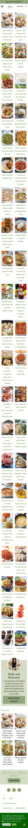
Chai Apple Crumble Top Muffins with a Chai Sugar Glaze (21, 274)
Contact (11, 798)
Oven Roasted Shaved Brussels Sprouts (7, 151)
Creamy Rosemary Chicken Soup (21, 533)
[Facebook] (9, 790)
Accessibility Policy (7, 808)
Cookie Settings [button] (6, 824)
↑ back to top (20, 808)
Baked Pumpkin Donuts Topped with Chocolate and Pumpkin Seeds (7, 241)
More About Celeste (14, 700)
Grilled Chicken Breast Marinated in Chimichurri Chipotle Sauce (7, 443)
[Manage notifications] (24, 824)
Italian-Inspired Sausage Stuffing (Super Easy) (21, 151)
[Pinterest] (14, 790)
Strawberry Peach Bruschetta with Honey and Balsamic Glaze (7, 410)
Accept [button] (14, 824)
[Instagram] (19, 790)
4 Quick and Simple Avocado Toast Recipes (7, 624)
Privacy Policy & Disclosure (10, 803)
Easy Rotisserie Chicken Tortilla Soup (7, 271)
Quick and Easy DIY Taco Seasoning (20, 371)
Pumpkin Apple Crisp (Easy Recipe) (20, 238)
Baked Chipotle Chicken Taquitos (20, 63)
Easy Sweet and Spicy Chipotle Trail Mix (20, 407)
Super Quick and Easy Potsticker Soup (7, 124)
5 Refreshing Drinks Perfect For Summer (21, 624)
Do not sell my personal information (11, 821)
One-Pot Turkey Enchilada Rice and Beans (7, 597)
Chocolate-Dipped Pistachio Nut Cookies (21, 124)
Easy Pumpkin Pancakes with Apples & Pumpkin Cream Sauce (7, 536)
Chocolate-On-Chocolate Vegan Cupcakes (7, 651)
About (4, 798)
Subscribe (14, 780)
